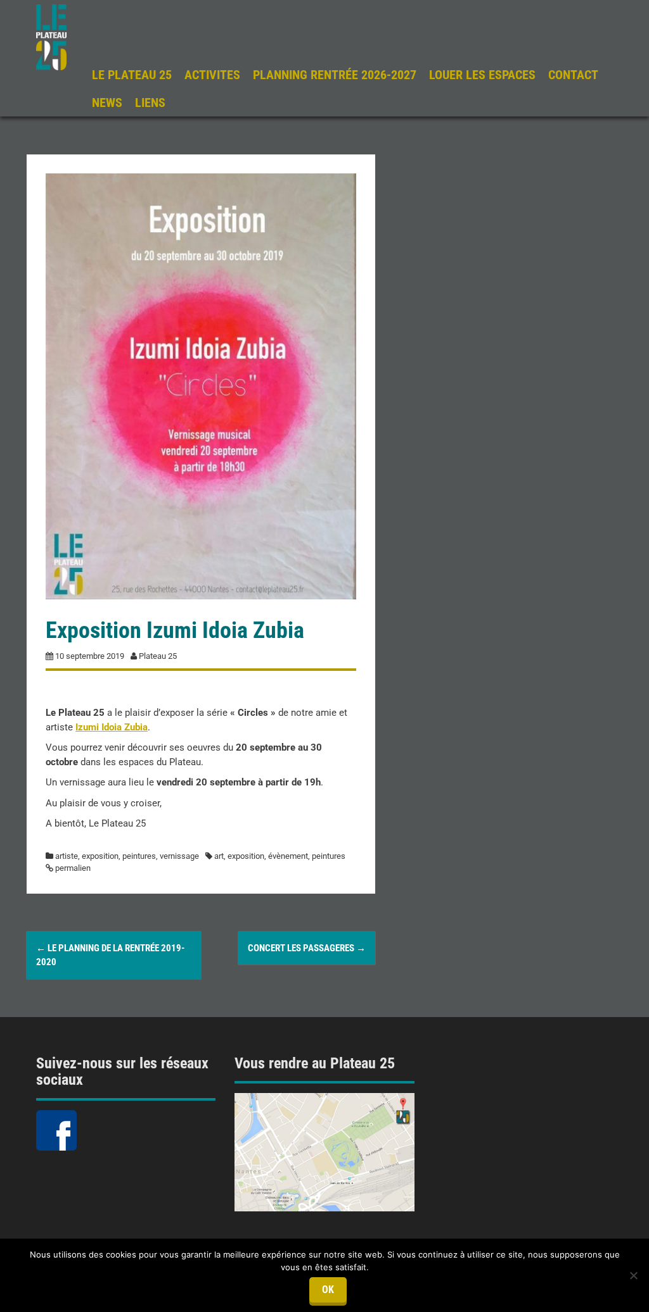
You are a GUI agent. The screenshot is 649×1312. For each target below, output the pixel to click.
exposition (100, 856)
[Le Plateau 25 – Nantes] (51, 36)
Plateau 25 (158, 656)
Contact (573, 74)
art (219, 856)
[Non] (633, 1275)
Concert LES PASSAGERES (307, 948)
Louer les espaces (482, 74)
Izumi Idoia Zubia (111, 727)
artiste (66, 856)
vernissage (179, 856)
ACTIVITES (212, 74)
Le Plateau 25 (132, 74)
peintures (139, 856)
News (107, 102)
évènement (288, 856)
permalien (72, 868)
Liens (150, 102)
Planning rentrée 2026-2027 (334, 74)
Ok (328, 1290)
